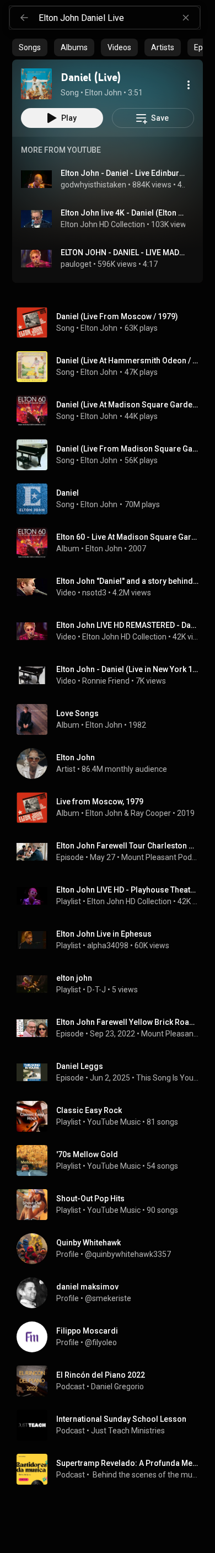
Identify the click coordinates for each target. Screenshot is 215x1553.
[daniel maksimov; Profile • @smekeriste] (112, 1293)
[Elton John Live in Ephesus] (112, 940)
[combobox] (119, 18)
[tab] (29, 47)
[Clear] (186, 17)
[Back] (24, 17)
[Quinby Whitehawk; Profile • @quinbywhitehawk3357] (112, 1249)
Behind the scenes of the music (145, 1474)
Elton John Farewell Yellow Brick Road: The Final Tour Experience (127, 1022)
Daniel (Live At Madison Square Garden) (127, 404)
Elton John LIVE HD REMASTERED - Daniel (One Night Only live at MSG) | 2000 (127, 625)
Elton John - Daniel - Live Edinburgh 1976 (123, 173)
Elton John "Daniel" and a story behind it (127, 581)
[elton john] (112, 984)
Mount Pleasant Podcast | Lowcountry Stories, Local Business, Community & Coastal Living (160, 857)
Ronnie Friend (106, 680)
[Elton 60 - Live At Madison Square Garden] (112, 543)
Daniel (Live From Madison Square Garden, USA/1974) (127, 448)
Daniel (67, 492)
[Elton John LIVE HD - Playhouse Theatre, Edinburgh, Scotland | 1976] (112, 896)
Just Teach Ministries (128, 1430)
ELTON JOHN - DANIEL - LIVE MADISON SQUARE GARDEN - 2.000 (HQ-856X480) (123, 252)
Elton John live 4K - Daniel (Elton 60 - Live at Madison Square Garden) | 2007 (123, 212)
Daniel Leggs (79, 1066)
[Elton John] (112, 763)
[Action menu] (188, 85)
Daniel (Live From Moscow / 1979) (117, 316)
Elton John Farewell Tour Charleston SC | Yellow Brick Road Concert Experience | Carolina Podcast (127, 845)
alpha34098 (107, 945)
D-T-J (96, 989)
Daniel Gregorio (117, 1386)
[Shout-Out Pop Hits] (112, 1205)
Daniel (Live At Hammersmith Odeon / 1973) (127, 360)
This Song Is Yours (167, 1077)
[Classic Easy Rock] (112, 1116)
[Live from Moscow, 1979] (112, 808)
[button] (36, 83)
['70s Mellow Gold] (112, 1160)
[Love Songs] (112, 719)
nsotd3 (94, 592)
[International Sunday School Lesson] (112, 1425)
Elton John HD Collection (103, 224)
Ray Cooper (151, 813)
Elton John (98, 328)
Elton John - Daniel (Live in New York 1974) (127, 669)
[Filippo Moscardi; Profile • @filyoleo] (112, 1337)
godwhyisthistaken (93, 184)
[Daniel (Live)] (36, 83)
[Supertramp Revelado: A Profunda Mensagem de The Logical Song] (112, 1469)
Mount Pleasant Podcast (170, 1033)
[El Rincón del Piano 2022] (112, 1381)
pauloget (76, 264)
